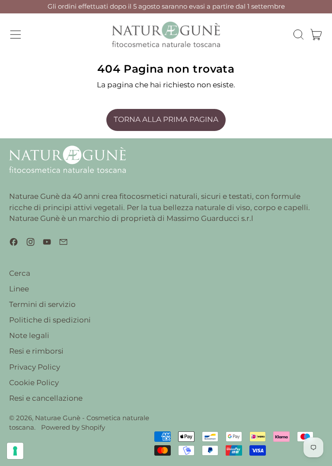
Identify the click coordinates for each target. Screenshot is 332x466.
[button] (298, 34)
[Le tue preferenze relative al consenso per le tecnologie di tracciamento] (15, 451)
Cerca (19, 273)
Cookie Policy (34, 382)
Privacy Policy (34, 367)
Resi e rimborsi (36, 351)
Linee (19, 288)
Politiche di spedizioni (50, 320)
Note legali (29, 335)
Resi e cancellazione (46, 398)
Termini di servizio (42, 304)
